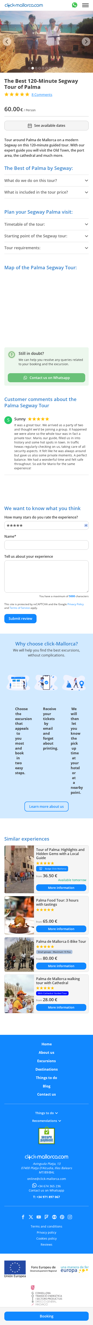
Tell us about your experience (28, 556)
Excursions (46, 1061)
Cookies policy (46, 1238)
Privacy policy (46, 1232)
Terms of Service (20, 608)
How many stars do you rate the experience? (41, 517)
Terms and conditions (46, 1226)
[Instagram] (70, 1217)
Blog (46, 1086)
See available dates (49, 125)
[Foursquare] (46, 1217)
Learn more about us (46, 806)
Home (47, 1044)
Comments (42, 94)
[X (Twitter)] (31, 1217)
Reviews (46, 1244)
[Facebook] (23, 1217)
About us (46, 1052)
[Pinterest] (62, 1217)
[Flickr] (54, 1217)
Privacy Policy (75, 604)
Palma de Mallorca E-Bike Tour (61, 941)
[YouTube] (39, 1217)
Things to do (46, 1077)
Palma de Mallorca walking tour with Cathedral (58, 980)
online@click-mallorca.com (46, 1179)
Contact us (46, 1094)
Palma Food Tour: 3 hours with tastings (57, 902)
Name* (10, 536)
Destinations (46, 1069)
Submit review (20, 618)
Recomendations (44, 1121)
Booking (46, 1316)
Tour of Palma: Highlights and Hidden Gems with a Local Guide (60, 853)
